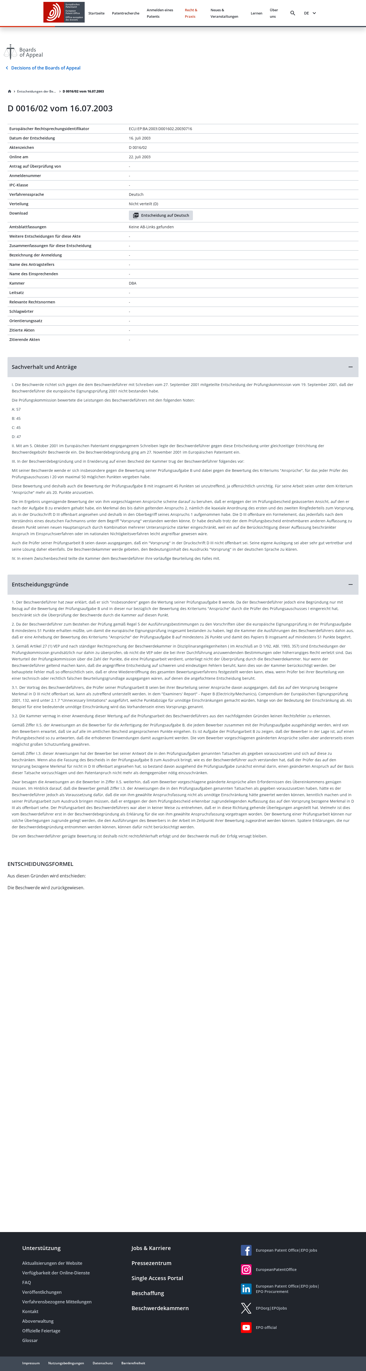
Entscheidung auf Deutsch (165, 215)
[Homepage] (10, 91)
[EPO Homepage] (64, 13)
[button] (183, 367)
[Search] (293, 13)
